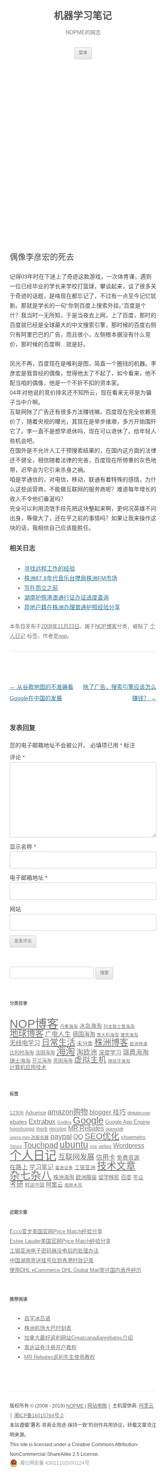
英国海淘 (63, 1061)
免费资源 (128, 1157)
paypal (61, 1137)
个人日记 (33, 1155)
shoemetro (133, 1137)
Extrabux (42, 1121)
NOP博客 (106, 626)
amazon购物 (68, 1112)
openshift (114, 1129)
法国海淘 (45, 1053)
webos (105, 1146)
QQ (78, 1136)
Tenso (16, 1146)
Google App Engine (127, 1122)
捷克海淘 (129, 1034)
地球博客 (27, 1033)
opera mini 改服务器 (29, 1137)
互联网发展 (76, 1157)
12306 (17, 1112)
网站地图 (97, 1406)
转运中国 (34, 1184)
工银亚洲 (85, 1167)
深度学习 (110, 1052)
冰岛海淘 (90, 1026)
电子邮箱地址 (28, 877)
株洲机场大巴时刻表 (47, 1328)
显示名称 (23, 846)
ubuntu (74, 1145)
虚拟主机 (90, 1059)
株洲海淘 (63, 1177)
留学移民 (108, 1177)
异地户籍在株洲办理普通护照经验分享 (72, 607)
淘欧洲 (87, 1052)
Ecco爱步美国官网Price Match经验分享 (56, 1231)
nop (62, 636)
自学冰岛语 (37, 1318)
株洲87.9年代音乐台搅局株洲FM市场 (70, 578)
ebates (18, 1121)
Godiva (64, 1122)
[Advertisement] (83, 146)
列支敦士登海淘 (119, 1026)
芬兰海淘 (42, 1061)
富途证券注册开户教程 (50, 1347)
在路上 (19, 1167)
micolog (57, 1128)
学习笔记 (41, 1167)
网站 (15, 909)
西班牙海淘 (119, 1060)
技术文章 (116, 1166)
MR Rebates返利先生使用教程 (59, 1357)
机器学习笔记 (83, 15)
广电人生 (58, 1034)
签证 (138, 1177)
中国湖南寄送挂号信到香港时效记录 (51, 1260)
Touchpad (40, 1145)
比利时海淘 (22, 1053)
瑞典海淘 (136, 1052)
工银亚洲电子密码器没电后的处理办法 (54, 1251)
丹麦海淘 (69, 1026)
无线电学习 (25, 1043)
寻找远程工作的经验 (49, 568)
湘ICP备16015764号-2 (39, 1415)
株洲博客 (111, 1042)
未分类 (85, 1043)
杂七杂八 (31, 1175)
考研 (16, 1184)
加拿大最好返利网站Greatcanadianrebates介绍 (78, 1338)
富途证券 (64, 1167)
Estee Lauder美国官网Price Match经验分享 (60, 1241)
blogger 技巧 (107, 1112)
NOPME (75, 1406)
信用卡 (105, 1157)
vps (93, 1146)
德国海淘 (84, 1034)
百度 (126, 1177)
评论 (17, 757)
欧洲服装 (86, 1177)
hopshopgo (22, 1128)
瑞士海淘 (20, 1061)
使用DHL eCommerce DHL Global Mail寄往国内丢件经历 (75, 1270)
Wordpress (128, 1145)
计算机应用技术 (28, 1067)
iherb (42, 1128)
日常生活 (58, 1042)
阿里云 (54, 1184)
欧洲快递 (138, 1043)
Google (88, 1120)
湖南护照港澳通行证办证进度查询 (66, 597)
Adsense (35, 1113)
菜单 (83, 52)
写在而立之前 (41, 588)
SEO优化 (102, 1136)
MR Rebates (86, 1128)
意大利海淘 (108, 1034)
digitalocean (138, 1112)
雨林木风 (73, 1184)
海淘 (65, 1051)
